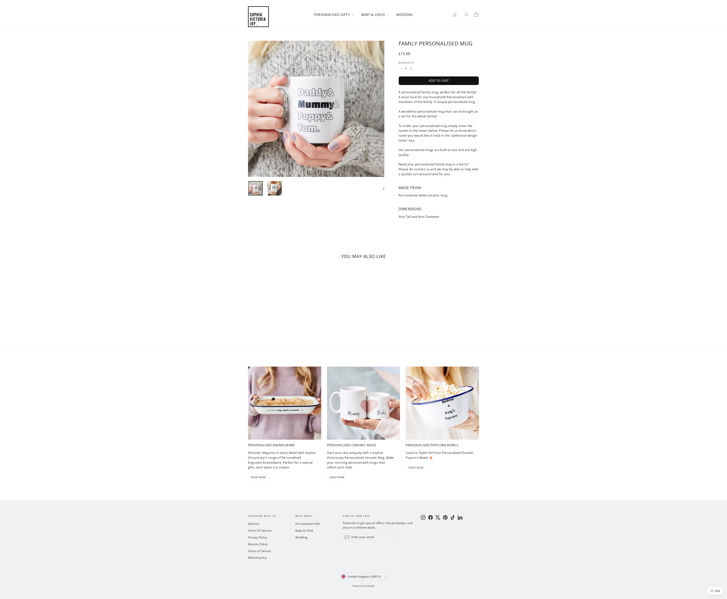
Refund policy (257, 557)
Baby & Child (373, 14)
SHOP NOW (258, 477)
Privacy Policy (257, 537)
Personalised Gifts (332, 14)
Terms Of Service (259, 530)
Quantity (406, 63)
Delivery (253, 524)
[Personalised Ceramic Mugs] (363, 403)
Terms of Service (259, 551)
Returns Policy (258, 544)
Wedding (404, 14)
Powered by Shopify (363, 585)
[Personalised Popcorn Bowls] (442, 403)
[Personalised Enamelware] (284, 403)
